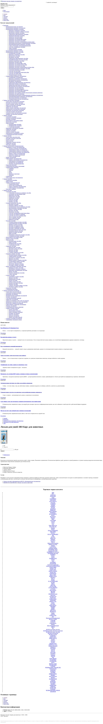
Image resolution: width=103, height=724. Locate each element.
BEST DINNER (53, 511)
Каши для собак (13, 242)
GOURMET (53, 562)
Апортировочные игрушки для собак (18, 223)
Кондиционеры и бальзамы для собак (18, 208)
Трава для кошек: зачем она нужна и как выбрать (13, 355)
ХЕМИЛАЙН (53, 685)
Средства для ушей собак (15, 73)
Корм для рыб (9, 181)
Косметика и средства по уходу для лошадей (16, 302)
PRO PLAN (53, 610)
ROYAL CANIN (53, 619)
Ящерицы (11, 175)
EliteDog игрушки (53, 544)
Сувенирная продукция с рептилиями (15, 166)
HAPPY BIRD (53, 567)
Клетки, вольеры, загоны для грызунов (15, 104)
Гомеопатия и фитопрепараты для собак (18, 58)
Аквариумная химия (14, 184)
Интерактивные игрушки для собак (17, 229)
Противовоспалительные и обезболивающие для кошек (22, 43)
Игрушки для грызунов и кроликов (14, 102)
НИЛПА (53, 677)
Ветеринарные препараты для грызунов (15, 28)
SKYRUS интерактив (53, 633)
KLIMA (53, 582)
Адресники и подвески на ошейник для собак (20, 192)
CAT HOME (53, 520)
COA (53, 524)
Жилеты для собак (13, 277)
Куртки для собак (13, 280)
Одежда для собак (10, 275)
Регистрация (6, 11)
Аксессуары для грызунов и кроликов (15, 101)
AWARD (53, 505)
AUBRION (53, 503)
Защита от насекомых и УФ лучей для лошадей (17, 300)
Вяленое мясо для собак (14, 247)
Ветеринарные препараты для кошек (15, 29)
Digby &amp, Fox (53, 525)
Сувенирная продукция (11, 289)
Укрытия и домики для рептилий (17, 154)
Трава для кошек (13, 48)
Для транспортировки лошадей (13, 298)
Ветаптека (5, 25)
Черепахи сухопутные (14, 173)
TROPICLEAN (52, 643)
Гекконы (11, 170)
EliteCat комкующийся (53, 543)
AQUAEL (53, 502)
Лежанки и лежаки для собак (13, 253)
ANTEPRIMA (53, 498)
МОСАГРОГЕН (53, 676)
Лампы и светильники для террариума (18, 159)
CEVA (52, 522)
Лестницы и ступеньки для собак (17, 257)
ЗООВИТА (53, 671)
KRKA (53, 583)
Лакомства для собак (11, 246)
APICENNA (53, 500)
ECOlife (53, 536)
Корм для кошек (10, 123)
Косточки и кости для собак (15, 248)
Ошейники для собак (14, 198)
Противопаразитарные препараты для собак (19, 68)
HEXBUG (53, 577)
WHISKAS (52, 647)
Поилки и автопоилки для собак (16, 272)
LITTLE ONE (53, 586)
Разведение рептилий (11, 165)
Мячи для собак (12, 233)
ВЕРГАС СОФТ (53, 663)
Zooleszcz (53, 654)
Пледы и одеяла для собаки (15, 262)
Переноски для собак (11, 288)
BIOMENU (53, 512)
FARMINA (52, 554)
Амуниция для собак (11, 191)
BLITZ (53, 515)
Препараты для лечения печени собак (18, 64)
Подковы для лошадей (14, 313)
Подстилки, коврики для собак (16, 263)
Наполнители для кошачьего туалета (15, 133)
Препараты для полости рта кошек (17, 40)
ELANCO (53, 540)
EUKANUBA (53, 547)
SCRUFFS (52, 621)
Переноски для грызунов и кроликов (15, 110)
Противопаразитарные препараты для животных (20, 96)
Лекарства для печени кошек (16, 36)
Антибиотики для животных (16, 77)
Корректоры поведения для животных (18, 85)
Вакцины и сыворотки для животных (18, 78)
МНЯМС (53, 675)
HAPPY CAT (53, 568)
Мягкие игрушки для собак (15, 232)
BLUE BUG (53, 516)
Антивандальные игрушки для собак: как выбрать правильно (16, 383)
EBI (53, 535)
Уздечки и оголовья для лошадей (14, 318)
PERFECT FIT (52, 601)
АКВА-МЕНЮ (52, 658)
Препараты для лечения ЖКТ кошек (17, 39)
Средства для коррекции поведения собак (19, 72)
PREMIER (52, 606)
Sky (53, 628)
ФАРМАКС (53, 681)
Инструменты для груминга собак (14, 237)
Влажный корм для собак (15, 241)
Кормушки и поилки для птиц (13, 142)
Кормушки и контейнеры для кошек (14, 128)
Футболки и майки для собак (16, 286)
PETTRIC (53, 604)
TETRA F (53, 640)
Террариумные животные (12, 167)
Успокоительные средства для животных (18, 99)
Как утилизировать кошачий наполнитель (11, 346)
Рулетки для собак (13, 200)
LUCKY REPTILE (53, 587)
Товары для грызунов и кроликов (11, 100)
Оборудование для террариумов (13, 158)
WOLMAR (52, 648)
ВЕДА (52, 662)
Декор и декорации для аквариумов (17, 186)
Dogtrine (53, 528)
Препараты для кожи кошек (15, 38)
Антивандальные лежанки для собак (17, 255)
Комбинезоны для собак (14, 279)
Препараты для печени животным (17, 91)
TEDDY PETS (53, 637)
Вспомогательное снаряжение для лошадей (16, 295)
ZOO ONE (52, 652)
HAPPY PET (53, 572)
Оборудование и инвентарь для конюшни (16, 304)
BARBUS (53, 506)
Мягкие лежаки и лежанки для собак (18, 260)
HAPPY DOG (53, 569)
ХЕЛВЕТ (53, 684)
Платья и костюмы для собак (16, 283)
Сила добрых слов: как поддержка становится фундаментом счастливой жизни (21, 401)
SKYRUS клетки (53, 634)
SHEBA (53, 624)
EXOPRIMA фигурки (53, 553)
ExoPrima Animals (53, 548)
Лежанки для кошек (11, 130)
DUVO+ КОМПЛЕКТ (53, 534)
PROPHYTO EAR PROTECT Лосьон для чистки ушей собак (18, 482)
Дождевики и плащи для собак (16, 276)
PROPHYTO (53, 611)
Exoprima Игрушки (52, 550)
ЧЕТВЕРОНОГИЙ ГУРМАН (53, 690)
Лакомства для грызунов (12, 106)
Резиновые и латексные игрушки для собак (19, 234)
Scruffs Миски (53, 623)
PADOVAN (53, 597)
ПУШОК (53, 680)
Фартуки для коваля (13, 314)
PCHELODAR (52, 599)
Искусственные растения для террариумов (19, 152)
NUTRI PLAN (53, 596)
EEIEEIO (53, 539)
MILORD (53, 591)
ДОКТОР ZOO (53, 668)
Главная (5, 14)
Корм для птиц (9, 140)
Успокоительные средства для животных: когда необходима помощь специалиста (21, 392)
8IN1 (53, 493)
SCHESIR (53, 620)
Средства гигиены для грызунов (14, 111)
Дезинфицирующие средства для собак (18, 59)
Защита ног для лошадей (12, 299)
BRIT (53, 519)
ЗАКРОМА (53, 670)
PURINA (53, 614)
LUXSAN (53, 588)
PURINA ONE (52, 615)
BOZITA (53, 517)
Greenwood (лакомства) (52, 564)
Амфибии (11, 168)
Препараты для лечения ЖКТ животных (18, 90)
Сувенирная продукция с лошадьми (14, 307)
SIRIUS (53, 627)
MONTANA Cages (53, 594)
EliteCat (53, 542)
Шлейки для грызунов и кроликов (14, 114)
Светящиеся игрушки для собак (16, 236)
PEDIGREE (53, 600)
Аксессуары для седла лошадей (13, 291)
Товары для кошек (7, 115)
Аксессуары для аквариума (15, 185)
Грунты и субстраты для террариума (17, 148)
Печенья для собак (13, 251)
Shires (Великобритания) (53, 625)
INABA (53, 580)
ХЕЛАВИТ (53, 682)
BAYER (53, 507)
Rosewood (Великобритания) (53, 618)
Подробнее (3, 333)
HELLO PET (53, 575)
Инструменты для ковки (15, 310)
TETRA (53, 639)
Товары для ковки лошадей (12, 308)
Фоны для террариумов (14, 156)
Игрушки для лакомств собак (16, 225)
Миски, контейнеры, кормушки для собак (16, 266)
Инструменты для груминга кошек (14, 120)
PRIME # (53, 609)
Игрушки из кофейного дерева (16, 227)
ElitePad (53, 545)
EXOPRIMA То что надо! (53, 552)
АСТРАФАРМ (53, 661)
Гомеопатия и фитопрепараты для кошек (18, 34)
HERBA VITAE (53, 576)
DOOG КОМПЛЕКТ (53, 530)
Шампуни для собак (14, 219)
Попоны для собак (13, 284)
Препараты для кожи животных (16, 88)
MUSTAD (53, 595)
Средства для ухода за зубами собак (17, 215)
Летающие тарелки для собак (16, 231)
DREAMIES (53, 531)
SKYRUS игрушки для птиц (53, 629)
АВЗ (4, 423)
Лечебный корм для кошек (15, 125)
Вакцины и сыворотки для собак (17, 54)
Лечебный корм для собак (15, 243)
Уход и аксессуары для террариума (14, 177)
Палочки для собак (13, 250)
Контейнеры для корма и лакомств (17, 269)
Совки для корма (13, 274)
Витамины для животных (15, 81)
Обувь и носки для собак (15, 281)
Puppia (52, 613)
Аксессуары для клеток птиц (13, 137)
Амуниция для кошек (11, 116)
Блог (4, 15)
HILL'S (53, 578)
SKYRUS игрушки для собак (53, 632)
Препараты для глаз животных (16, 87)
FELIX (53, 555)
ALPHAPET (53, 496)
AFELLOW (53, 495)
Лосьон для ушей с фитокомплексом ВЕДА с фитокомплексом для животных (21, 481)
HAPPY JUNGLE (53, 571)
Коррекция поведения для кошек (17, 35)
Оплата (5, 17)
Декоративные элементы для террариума (19, 151)
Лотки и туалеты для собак (15, 209)
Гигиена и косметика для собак (13, 203)
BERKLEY (53, 510)
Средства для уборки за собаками (17, 214)
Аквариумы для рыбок (11, 180)
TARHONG (53, 635)
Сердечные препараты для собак (17, 69)
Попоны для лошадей (11, 305)
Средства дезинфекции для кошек (17, 47)
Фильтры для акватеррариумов (16, 163)
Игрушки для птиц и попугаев (13, 138)
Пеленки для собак (13, 210)
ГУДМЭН (53, 666)
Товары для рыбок (7, 179)
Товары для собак (7, 190)
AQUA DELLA (53, 501)
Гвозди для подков (13, 309)
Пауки (10, 172)
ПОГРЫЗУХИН (53, 679)
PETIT (52, 602)
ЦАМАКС (52, 689)
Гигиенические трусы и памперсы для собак (19, 206)
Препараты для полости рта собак (17, 66)
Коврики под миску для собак (16, 267)
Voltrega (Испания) (52, 646)
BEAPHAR (53, 509)
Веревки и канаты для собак (15, 224)
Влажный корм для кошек (15, 124)
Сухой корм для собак (14, 244)
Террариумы (9, 176)
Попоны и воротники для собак (16, 61)
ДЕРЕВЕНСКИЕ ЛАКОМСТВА (53, 667)
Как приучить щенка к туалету (8, 337)
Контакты (5, 19)
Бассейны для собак (13, 204)
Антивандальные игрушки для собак (18, 222)
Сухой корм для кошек (14, 126)
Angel (53, 497)
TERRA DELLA (53, 638)
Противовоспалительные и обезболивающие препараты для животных (26, 95)
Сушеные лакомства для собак (16, 252)
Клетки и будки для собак (12, 238)
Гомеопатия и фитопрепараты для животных (19, 82)
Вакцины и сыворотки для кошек (17, 30)
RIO (53, 616)
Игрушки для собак (10, 220)
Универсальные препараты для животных (16, 76)
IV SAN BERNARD (53, 581)
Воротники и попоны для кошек (16, 33)
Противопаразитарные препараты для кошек (19, 44)
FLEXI (53, 557)
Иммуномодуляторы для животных (17, 83)
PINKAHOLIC (52, 605)
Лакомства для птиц (11, 143)
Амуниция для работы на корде (13, 293)
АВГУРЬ (53, 656)
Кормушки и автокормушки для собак (18, 270)
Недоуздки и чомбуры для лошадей (14, 303)
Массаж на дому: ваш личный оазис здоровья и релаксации (16, 410)
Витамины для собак (14, 57)
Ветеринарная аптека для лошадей (14, 26)
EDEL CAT (53, 538)
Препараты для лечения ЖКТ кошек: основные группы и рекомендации (19, 374)
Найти (2, 7)
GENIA (53, 559)
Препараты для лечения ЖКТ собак (17, 63)
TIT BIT (53, 642)
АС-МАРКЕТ (53, 660)
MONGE (53, 592)
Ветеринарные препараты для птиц (14, 50)
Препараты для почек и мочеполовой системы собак (21, 67)
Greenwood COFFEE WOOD (53, 566)
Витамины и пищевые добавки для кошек (19, 31)
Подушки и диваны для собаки (16, 265)
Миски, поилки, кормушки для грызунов (16, 107)
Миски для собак (13, 271)
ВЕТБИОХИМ (52, 665)
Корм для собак (10, 239)
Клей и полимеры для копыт (16, 312)
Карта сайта (6, 20)
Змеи (10, 171)
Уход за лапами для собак (15, 217)
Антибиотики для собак (14, 53)
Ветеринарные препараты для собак (14, 52)
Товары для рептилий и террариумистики (13, 146)
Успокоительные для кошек (15, 49)
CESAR (53, 521)
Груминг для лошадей (11, 296)
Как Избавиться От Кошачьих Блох (10, 328)
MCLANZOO (53, 590)
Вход (4, 10)
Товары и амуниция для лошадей (11, 290)
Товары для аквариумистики (13, 182)
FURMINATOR (53, 558)
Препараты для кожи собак (15, 62)
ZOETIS (53, 649)
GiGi (53, 561)
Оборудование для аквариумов (16, 187)
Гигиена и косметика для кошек (13, 118)
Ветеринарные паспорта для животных (18, 80)
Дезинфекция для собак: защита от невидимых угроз (14, 364)
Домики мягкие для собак (15, 256)
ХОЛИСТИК (53, 687)
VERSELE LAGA (53, 644)
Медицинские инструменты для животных (19, 86)
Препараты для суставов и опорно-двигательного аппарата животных (26, 92)
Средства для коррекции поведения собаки (19, 213)
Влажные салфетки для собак (16, 205)
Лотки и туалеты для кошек (12, 132)
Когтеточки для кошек (11, 121)
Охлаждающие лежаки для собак (17, 261)
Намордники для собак (14, 196)
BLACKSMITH (53, 514)
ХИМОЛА (52, 686)
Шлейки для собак (13, 201)
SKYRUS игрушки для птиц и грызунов (53, 630)
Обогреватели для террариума (16, 161)
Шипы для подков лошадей (15, 317)
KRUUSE (53, 585)
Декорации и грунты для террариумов (15, 147)
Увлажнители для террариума (16, 162)
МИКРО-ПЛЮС (53, 673)
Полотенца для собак (14, 211)
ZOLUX (53, 651)
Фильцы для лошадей (14, 316)
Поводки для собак (13, 199)
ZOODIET (52, 653)
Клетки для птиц (10, 139)
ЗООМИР (53, 672)
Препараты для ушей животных (16, 94)
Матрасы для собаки (14, 258)
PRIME (53, 607)
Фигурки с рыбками (11, 189)
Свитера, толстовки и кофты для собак (18, 285)
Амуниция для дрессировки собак (17, 194)
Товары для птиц (7, 135)
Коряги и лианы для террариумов (17, 153)
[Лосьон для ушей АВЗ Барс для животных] (4, 443)
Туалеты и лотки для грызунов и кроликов (16, 113)
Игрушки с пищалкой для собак (16, 228)
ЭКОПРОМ (53, 691)
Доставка (5, 16)
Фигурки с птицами (11, 144)
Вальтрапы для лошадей (12, 294)
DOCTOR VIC (52, 526)
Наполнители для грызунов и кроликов (15, 109)
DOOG (53, 529)
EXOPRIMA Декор (52, 549)
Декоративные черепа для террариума (18, 149)
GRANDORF (53, 563)
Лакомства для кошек (11, 129)
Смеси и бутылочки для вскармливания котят (20, 45)
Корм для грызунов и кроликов (13, 105)
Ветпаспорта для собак (14, 55)
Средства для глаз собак (14, 71)
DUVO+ (53, 533)
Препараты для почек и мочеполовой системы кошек (21, 41)
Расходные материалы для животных (18, 97)
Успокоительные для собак (15, 74)
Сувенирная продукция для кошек (14, 134)
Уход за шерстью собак (14, 218)
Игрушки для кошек (11, 119)
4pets (53, 492)
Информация (6, 454)
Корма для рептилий (11, 157)
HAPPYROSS (53, 573)
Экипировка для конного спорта (14, 319)
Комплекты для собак (14, 195)
